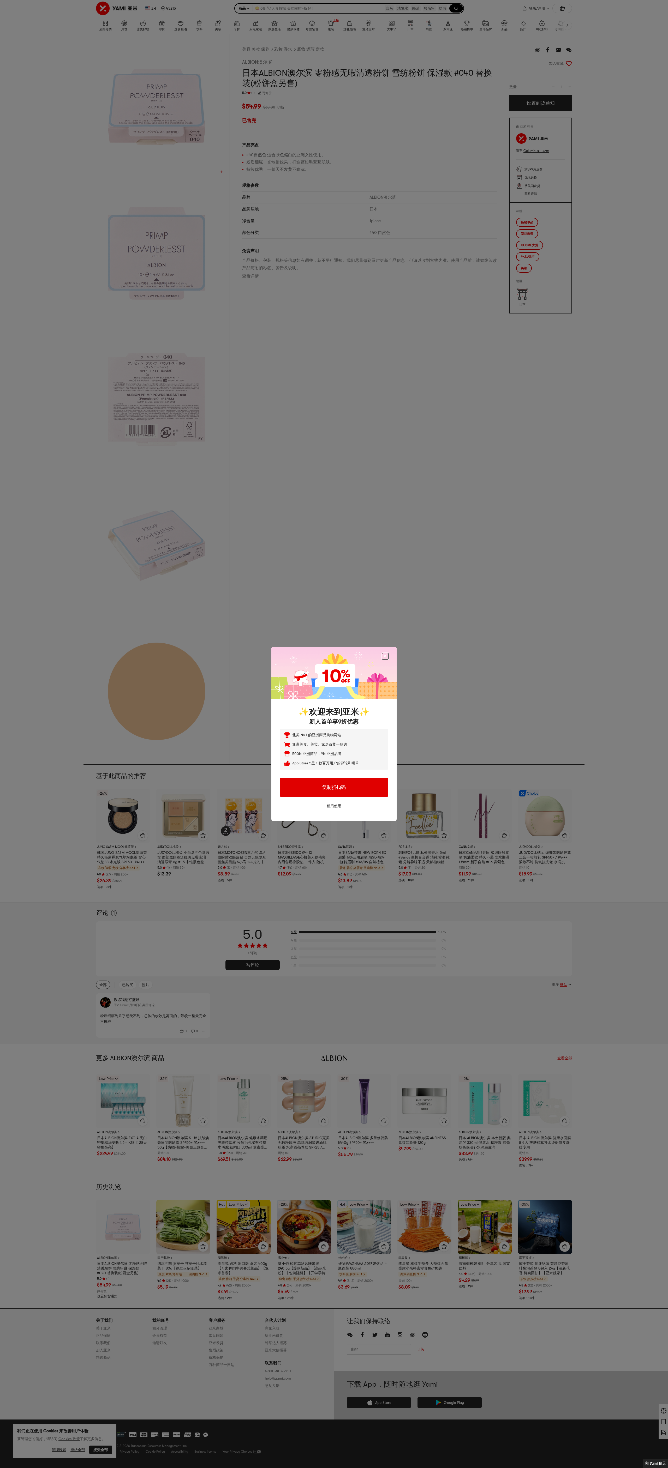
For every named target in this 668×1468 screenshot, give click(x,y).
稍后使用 (334, 806)
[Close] (385, 656)
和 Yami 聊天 (655, 1463)
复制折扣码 (334, 787)
